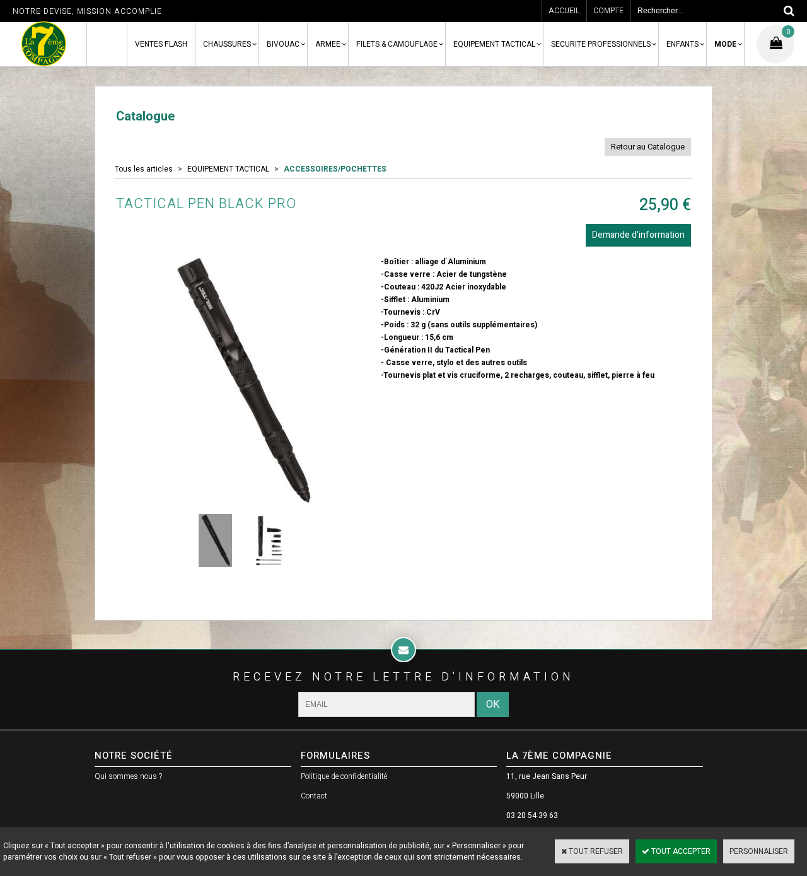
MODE (725, 44)
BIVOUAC (283, 44)
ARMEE (327, 44)
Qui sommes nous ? (128, 776)
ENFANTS (682, 44)
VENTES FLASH (161, 44)
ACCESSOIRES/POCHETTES (335, 169)
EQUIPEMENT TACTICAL (494, 44)
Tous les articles (144, 169)
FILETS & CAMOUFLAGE (397, 44)
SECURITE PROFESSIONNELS (601, 44)
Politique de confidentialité (344, 776)
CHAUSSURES (227, 44)
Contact (314, 796)
